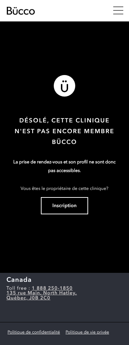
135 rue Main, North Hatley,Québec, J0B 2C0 (41, 295)
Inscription (64, 206)
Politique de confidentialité (34, 332)
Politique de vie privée (87, 332)
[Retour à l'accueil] (52, 11)
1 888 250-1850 (52, 288)
